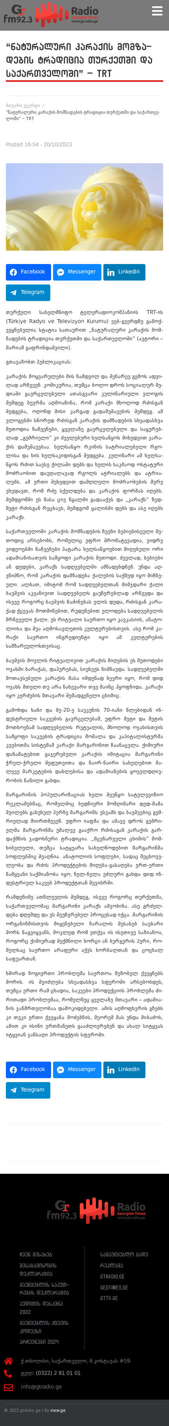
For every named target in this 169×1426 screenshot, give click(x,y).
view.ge (58, 1410)
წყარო (14, 1050)
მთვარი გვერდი (23, 105)
